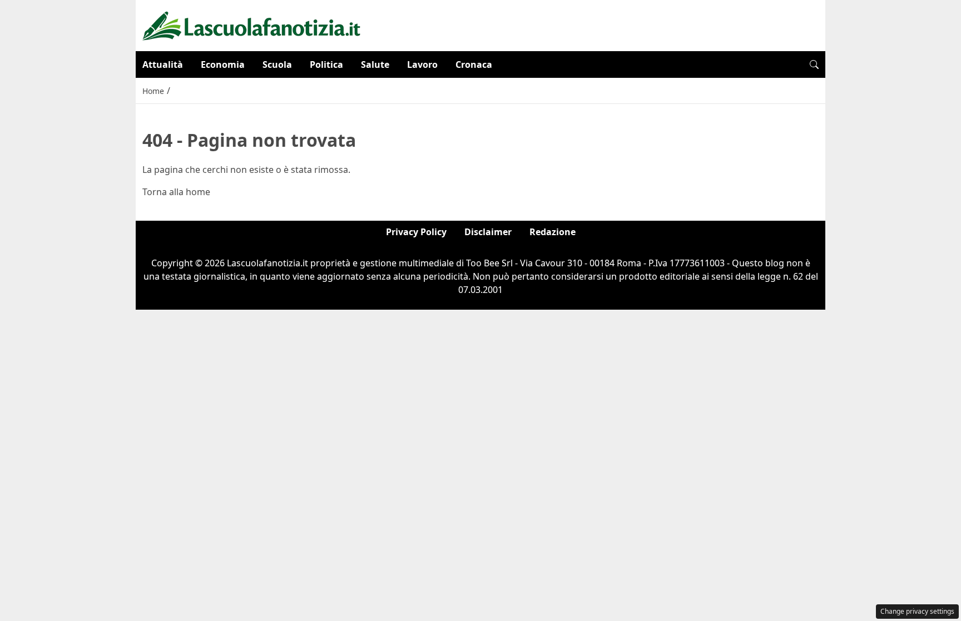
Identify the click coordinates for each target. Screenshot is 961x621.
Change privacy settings (917, 611)
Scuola (277, 64)
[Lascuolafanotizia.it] (251, 24)
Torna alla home (176, 192)
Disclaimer (488, 232)
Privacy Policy (416, 232)
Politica (326, 64)
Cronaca (473, 64)
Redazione (552, 232)
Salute (375, 64)
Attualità (162, 64)
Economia (223, 64)
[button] (814, 64)
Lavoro (422, 64)
